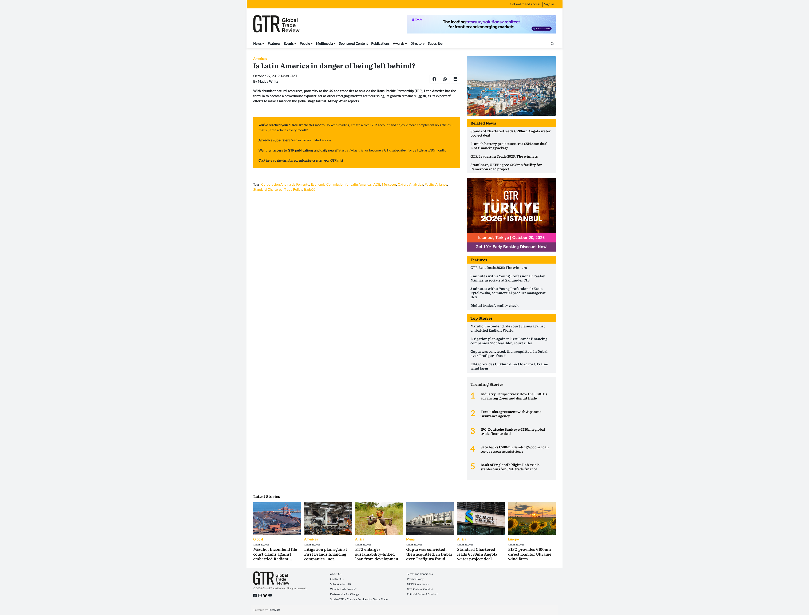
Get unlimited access (525, 4)
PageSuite (274, 610)
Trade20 (309, 189)
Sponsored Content (353, 43)
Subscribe (435, 43)
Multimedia (324, 43)
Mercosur (389, 184)
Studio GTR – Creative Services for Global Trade (359, 599)
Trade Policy (293, 189)
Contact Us (337, 579)
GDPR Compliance (418, 584)
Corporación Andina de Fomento (285, 184)
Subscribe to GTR (340, 584)
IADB (376, 184)
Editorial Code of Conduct (422, 594)
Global (258, 539)
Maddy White (268, 81)
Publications (380, 43)
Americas (260, 58)
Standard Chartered (268, 189)
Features (274, 43)
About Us (336, 574)
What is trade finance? (343, 589)
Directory (417, 43)
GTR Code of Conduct (420, 589)
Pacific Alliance (436, 184)
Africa (359, 539)
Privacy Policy (415, 579)
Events (289, 43)
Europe (513, 539)
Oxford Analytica (410, 184)
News (257, 43)
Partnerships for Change (344, 594)
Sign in (549, 4)
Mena (410, 539)
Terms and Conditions (420, 574)
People (305, 43)
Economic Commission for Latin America (341, 184)
